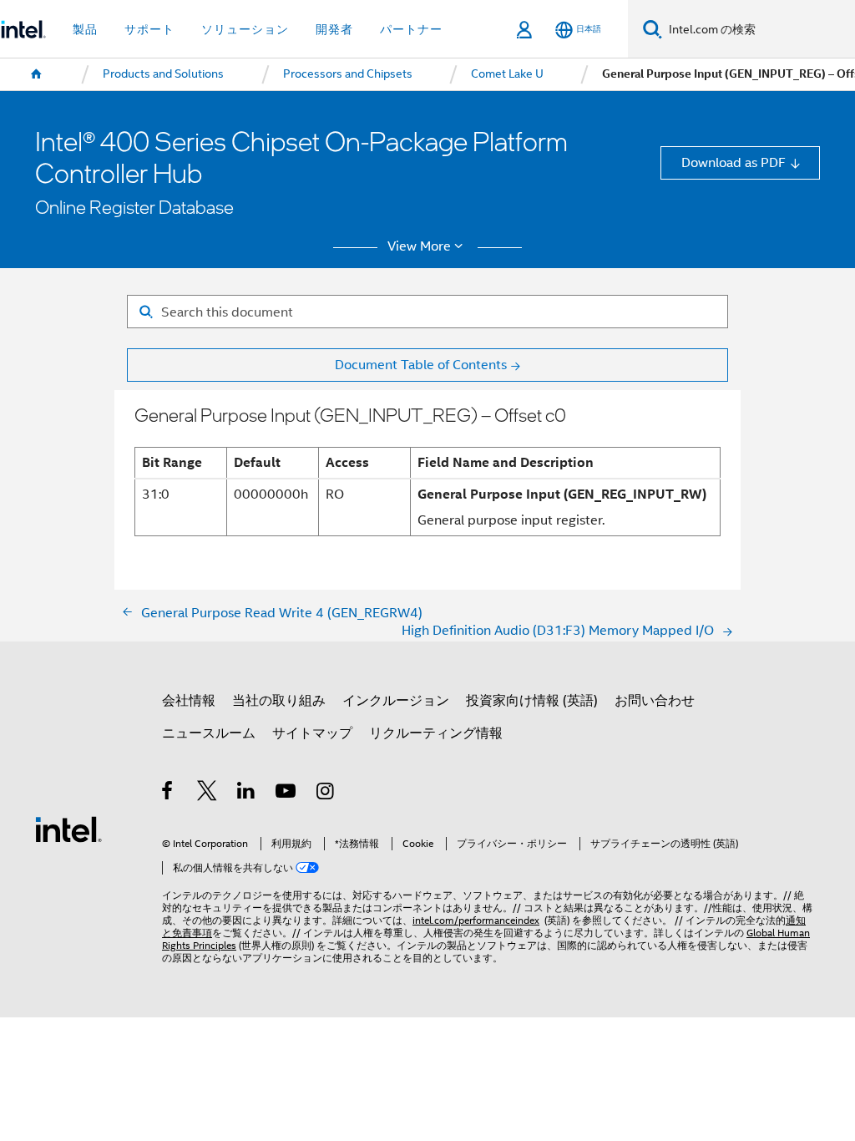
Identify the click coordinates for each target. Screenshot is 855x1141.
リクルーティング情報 (436, 733)
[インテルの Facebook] (168, 793)
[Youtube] (287, 793)
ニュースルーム (208, 733)
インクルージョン (395, 700)
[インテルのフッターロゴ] (68, 828)
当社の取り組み (279, 700)
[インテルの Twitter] (207, 793)
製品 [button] (85, 29)
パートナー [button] (411, 29)
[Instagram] (326, 793)
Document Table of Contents (421, 364)
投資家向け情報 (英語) (532, 700)
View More (419, 246)
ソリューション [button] (245, 29)
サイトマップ (312, 733)
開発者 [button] (334, 29)
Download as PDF (733, 162)
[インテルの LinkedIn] (247, 793)
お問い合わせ (655, 700)
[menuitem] (37, 74)
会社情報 (188, 700)
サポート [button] (149, 29)
